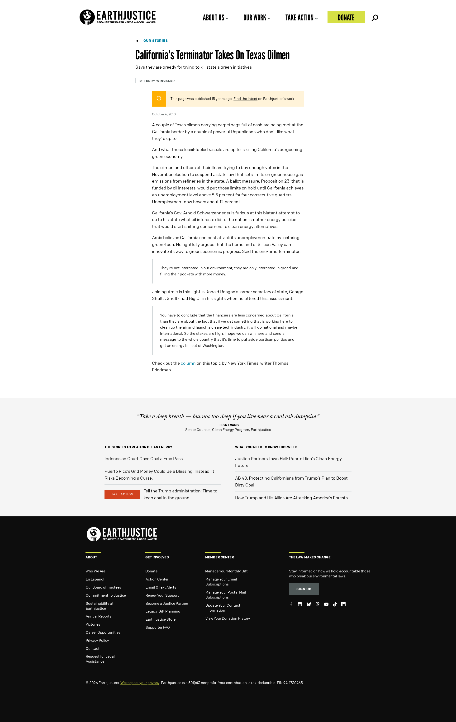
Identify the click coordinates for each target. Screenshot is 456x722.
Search (374, 17)
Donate (346, 17)
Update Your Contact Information (222, 608)
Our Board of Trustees (103, 587)
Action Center (157, 579)
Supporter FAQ (158, 627)
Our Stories (155, 40)
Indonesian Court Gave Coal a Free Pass (143, 458)
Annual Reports (98, 616)
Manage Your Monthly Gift (226, 571)
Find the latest (245, 98)
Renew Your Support (162, 595)
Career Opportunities (103, 632)
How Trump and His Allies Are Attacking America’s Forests (291, 497)
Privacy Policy (97, 640)
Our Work (254, 17)
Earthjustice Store (161, 619)
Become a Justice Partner (167, 603)
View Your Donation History (227, 618)
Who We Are (95, 571)
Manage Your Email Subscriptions (221, 581)
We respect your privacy (139, 682)
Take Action (299, 17)
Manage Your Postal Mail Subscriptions (225, 594)
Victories (93, 624)
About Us (213, 17)
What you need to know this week (266, 447)
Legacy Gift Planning (163, 611)
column (188, 363)
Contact (93, 648)
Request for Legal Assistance (100, 659)
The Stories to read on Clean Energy (138, 447)
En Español (95, 579)
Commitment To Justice (106, 595)
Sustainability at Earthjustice (100, 606)
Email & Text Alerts (161, 587)
